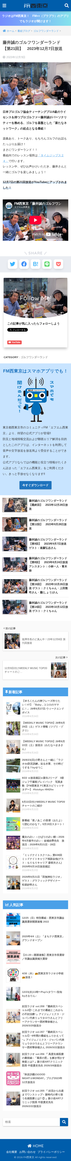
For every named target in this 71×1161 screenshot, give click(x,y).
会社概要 (11, 1151)
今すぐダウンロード (35, 485)
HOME (38, 1146)
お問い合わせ (27, 1151)
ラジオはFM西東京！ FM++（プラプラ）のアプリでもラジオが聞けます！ (35, 18)
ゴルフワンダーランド (34, 357)
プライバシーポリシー (51, 1151)
